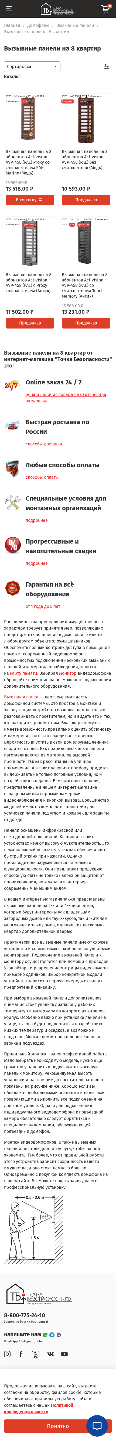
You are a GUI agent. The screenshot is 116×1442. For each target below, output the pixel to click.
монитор (68, 673)
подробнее (37, 520)
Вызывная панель (22, 696)
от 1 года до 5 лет (43, 606)
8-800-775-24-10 (24, 1315)
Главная (12, 25)
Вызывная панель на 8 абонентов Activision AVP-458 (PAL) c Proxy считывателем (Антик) (29, 282)
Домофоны (38, 25)
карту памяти (23, 673)
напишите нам (23, 1334)
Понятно (58, 1426)
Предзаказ (86, 199)
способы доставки (44, 444)
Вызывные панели (75, 25)
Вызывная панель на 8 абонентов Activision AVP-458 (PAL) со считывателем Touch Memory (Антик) (85, 285)
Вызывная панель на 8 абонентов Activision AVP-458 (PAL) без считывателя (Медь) (85, 159)
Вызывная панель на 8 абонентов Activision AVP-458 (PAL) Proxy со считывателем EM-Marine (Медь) (29, 162)
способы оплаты (42, 477)
